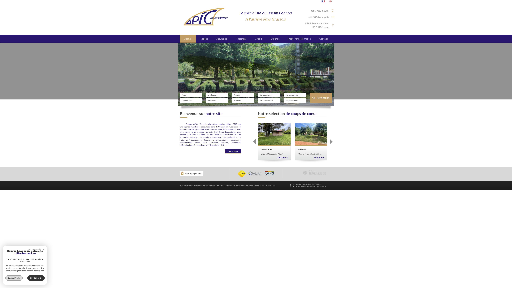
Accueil (188, 38)
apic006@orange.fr (318, 17)
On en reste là (35, 249)
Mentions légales (234, 185)
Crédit (258, 38)
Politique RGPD (270, 185)
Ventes (204, 38)
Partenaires (255, 185)
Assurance (221, 38)
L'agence (275, 38)
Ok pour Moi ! (36, 278)
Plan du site (224, 185)
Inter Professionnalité (299, 38)
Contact (323, 38)
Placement (241, 38)
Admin (262, 185)
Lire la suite (233, 151)
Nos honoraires (246, 185)
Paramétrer (14, 278)
